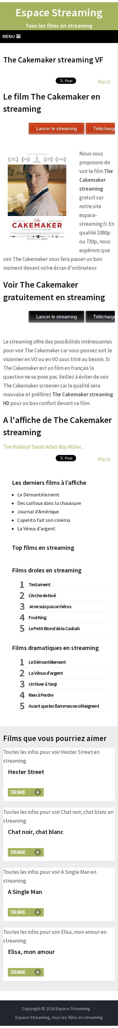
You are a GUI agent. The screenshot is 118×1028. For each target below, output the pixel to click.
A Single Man (25, 891)
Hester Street (26, 772)
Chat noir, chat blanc (35, 832)
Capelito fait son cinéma (43, 520)
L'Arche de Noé (42, 595)
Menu (9, 36)
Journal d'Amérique (38, 511)
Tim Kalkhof (17, 446)
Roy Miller (70, 446)
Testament (39, 584)
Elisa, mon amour (31, 951)
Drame (18, 792)
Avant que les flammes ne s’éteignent (64, 706)
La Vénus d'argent (36, 528)
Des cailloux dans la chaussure (49, 503)
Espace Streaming (59, 12)
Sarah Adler (44, 446)
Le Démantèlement (38, 494)
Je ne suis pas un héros (50, 606)
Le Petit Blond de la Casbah (54, 628)
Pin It (104, 81)
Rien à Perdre (41, 695)
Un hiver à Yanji (43, 684)
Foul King (37, 617)
